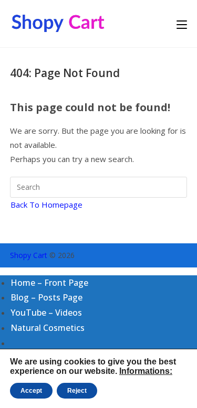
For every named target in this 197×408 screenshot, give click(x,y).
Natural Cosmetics (48, 328)
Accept (31, 390)
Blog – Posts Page (46, 297)
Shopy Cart (28, 255)
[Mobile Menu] (182, 23)
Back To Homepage (46, 204)
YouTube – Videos (46, 312)
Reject (77, 390)
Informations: (145, 371)
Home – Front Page (49, 282)
